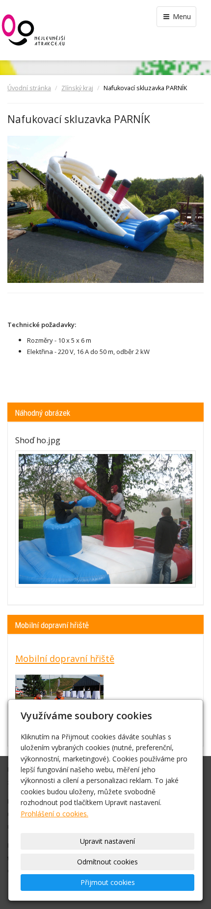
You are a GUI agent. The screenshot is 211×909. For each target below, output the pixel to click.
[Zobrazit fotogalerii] (105, 519)
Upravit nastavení (107, 841)
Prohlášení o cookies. (54, 813)
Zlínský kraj (77, 88)
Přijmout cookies (107, 882)
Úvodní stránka (29, 88)
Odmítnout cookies (107, 861)
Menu (181, 16)
